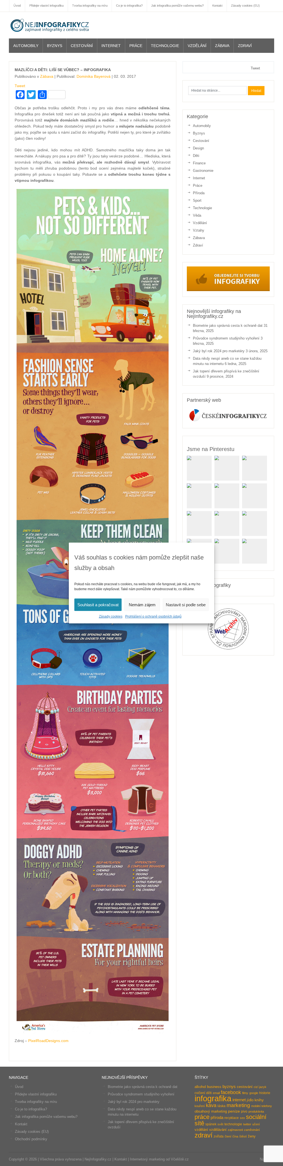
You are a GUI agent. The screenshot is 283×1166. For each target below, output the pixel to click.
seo (242, 1118)
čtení (228, 1136)
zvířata (219, 1136)
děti (209, 1093)
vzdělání (201, 1130)
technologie (233, 1124)
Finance (199, 163)
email (216, 1093)
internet (239, 1100)
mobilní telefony (261, 1106)
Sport (197, 200)
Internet (111, 45)
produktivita (256, 1111)
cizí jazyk (260, 1087)
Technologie (165, 45)
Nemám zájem (142, 604)
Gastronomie (203, 171)
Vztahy (198, 230)
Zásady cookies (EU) (32, 1131)
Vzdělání (197, 45)
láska (222, 1106)
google (253, 1093)
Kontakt (21, 1124)
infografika (213, 1098)
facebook (231, 1092)
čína (235, 1136)
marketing (238, 1105)
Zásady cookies (110, 616)
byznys (229, 1086)
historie (264, 1093)
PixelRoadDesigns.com (48, 1040)
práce (202, 1116)
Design (198, 148)
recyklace (231, 1118)
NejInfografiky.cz (50, 25)
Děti (196, 156)
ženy (252, 1136)
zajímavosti (235, 1129)
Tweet (20, 86)
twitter (247, 1124)
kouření (200, 1106)
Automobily (25, 45)
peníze (234, 1111)
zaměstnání (252, 1129)
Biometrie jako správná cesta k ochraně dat (228, 325)
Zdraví (245, 45)
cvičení (200, 1093)
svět (220, 1124)
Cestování (82, 45)
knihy (259, 1100)
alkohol (200, 1087)
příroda (217, 1117)
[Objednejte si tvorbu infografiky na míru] (228, 290)
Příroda (199, 193)
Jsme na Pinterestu (210, 449)
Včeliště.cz (180, 1159)
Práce (135, 45)
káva (211, 1105)
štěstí (243, 1136)
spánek (210, 1124)
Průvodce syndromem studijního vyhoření (226, 338)
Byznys (54, 45)
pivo (244, 1111)
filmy (245, 1093)
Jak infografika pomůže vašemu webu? (46, 1117)
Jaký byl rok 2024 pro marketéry (219, 351)
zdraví (204, 1135)
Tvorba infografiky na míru (36, 1102)
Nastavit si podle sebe (186, 604)
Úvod (19, 1087)
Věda (197, 215)
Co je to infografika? (31, 1109)
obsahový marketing (211, 1111)
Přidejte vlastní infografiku (36, 1094)
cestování (245, 1087)
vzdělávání (218, 1130)
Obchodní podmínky (31, 1139)
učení (256, 1124)
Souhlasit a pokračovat (98, 604)
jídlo (250, 1100)
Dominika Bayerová (94, 76)
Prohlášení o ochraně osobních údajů (153, 616)
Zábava (222, 45)
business (214, 1087)
